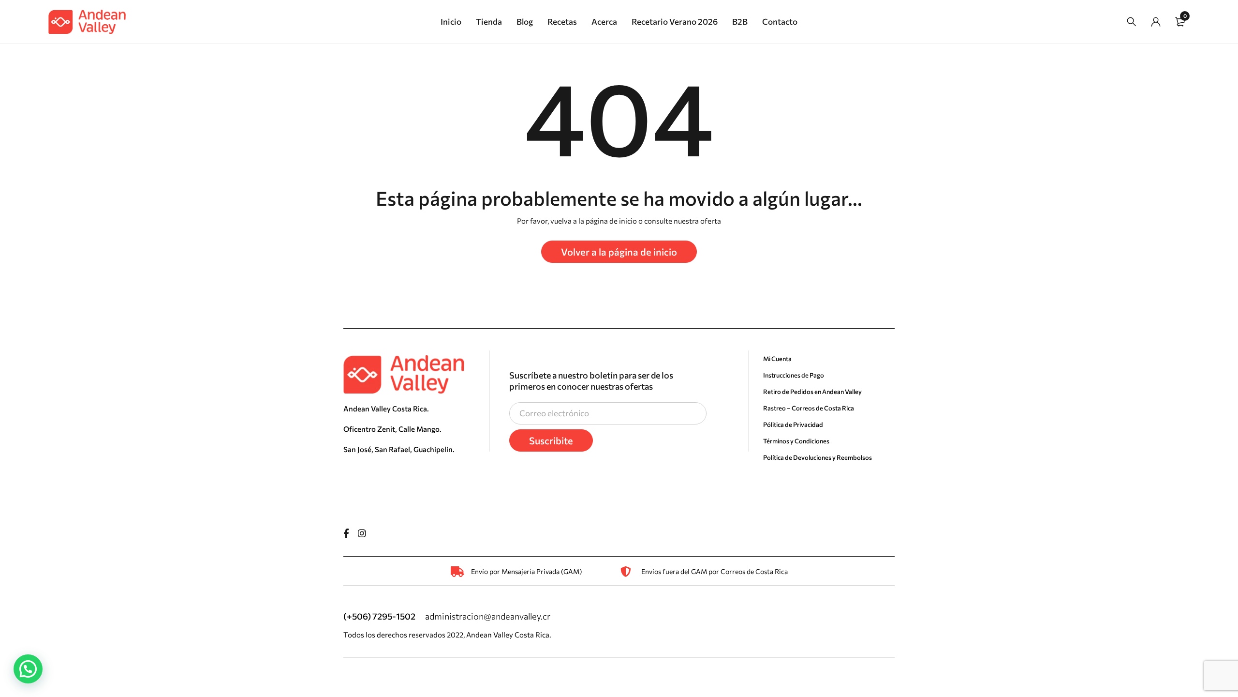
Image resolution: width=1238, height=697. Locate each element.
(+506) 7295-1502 (379, 616)
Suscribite (551, 440)
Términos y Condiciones (796, 441)
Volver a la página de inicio (619, 252)
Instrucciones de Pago (793, 375)
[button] (28, 668)
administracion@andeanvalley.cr (487, 616)
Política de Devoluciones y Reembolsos (817, 457)
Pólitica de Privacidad (793, 424)
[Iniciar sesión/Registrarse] (1155, 21)
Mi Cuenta (777, 359)
